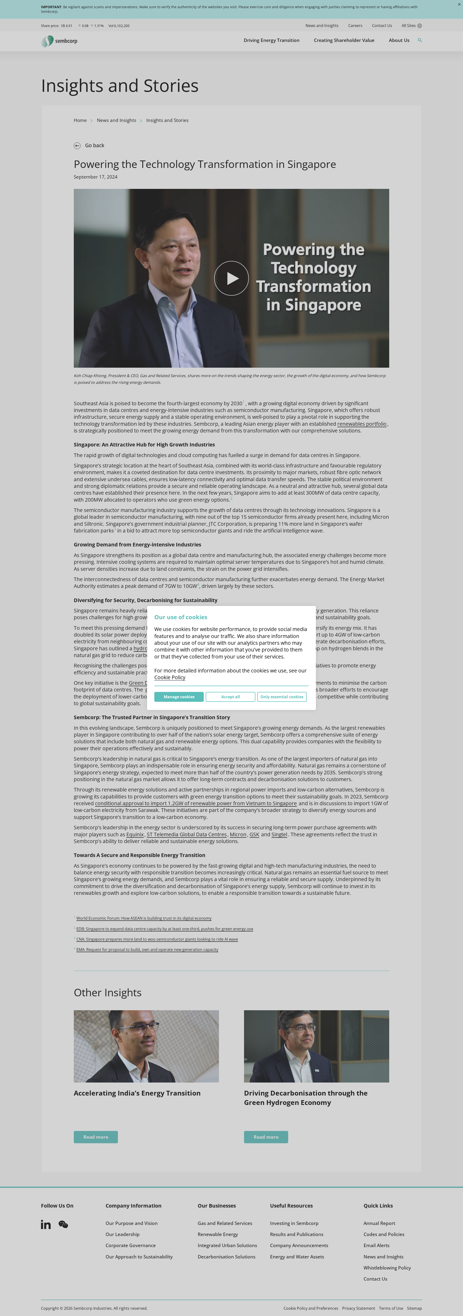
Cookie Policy (169, 677)
